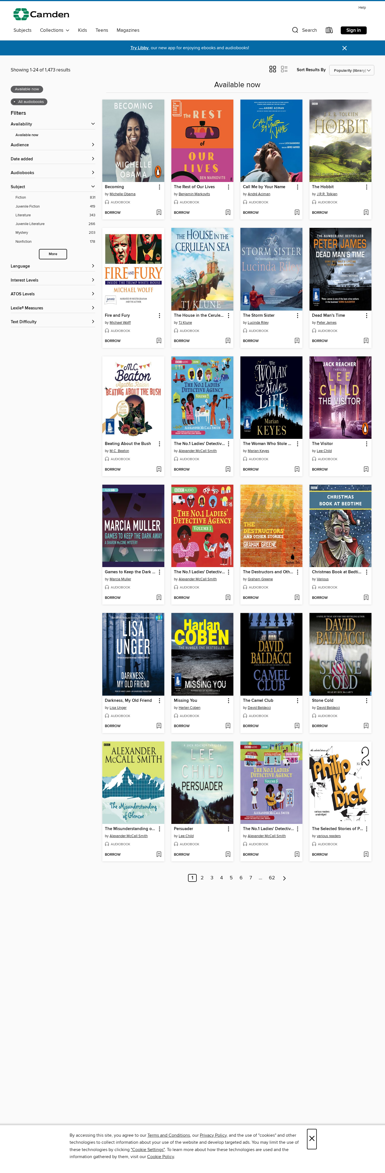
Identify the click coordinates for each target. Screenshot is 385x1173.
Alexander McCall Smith (198, 451)
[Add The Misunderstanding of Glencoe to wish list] (158, 855)
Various (323, 579)
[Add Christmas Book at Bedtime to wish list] (365, 598)
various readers (329, 836)
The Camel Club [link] (258, 700)
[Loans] (329, 31)
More (53, 254)
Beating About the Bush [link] (128, 443)
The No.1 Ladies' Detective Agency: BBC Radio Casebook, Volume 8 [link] (269, 829)
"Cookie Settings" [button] (148, 1149)
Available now (27, 135)
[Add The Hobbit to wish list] (365, 213)
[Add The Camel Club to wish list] (296, 726)
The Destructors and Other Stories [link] (269, 572)
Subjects (23, 30)
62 (272, 878)
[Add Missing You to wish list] (227, 726)
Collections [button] (53, 30)
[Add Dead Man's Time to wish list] (365, 341)
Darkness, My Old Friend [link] (128, 700)
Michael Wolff (120, 322)
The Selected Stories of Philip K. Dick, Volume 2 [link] (338, 829)
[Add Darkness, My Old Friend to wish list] (158, 726)
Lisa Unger (118, 707)
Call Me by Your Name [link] (264, 187)
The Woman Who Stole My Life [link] (269, 443)
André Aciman (259, 194)
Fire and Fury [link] (117, 315)
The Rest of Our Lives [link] (194, 187)
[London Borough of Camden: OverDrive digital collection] (41, 14)
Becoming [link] (114, 187)
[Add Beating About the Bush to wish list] (158, 469)
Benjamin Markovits (194, 194)
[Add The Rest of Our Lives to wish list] (227, 213)
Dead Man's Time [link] (328, 315)
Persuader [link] (183, 829)
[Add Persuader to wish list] (227, 855)
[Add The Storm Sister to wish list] (296, 341)
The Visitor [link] (322, 443)
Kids (82, 30)
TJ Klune (185, 322)
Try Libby (139, 48)
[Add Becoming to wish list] (158, 213)
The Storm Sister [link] (259, 315)
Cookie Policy (160, 1156)
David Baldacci (259, 707)
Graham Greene (260, 579)
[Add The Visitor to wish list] (365, 469)
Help (362, 8)
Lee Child (324, 451)
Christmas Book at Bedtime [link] (338, 572)
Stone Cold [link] (322, 700)
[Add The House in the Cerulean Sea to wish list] (227, 341)
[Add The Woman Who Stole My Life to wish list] (296, 469)
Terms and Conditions (168, 1135)
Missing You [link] (185, 700)
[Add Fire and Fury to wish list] (158, 341)
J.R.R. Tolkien (327, 194)
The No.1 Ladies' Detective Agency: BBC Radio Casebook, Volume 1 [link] (199, 572)
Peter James (327, 322)
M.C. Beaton (119, 451)
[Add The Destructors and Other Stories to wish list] (296, 598)
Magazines (128, 30)
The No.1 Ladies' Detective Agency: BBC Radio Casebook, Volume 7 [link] (199, 443)
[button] (304, 31)
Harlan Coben (189, 707)
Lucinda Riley (258, 322)
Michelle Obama (123, 194)
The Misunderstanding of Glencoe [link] (130, 829)
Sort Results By (311, 70)
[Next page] (284, 878)
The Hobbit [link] (323, 187)
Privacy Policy (213, 1135)
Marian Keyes (258, 451)
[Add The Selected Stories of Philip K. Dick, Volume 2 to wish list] (365, 855)
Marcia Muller (120, 579)
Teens (102, 30)
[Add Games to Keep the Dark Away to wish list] (158, 598)
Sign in (353, 30)
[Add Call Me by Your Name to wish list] (296, 213)
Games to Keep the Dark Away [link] (130, 572)
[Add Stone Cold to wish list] (365, 726)
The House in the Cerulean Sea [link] (199, 315)
